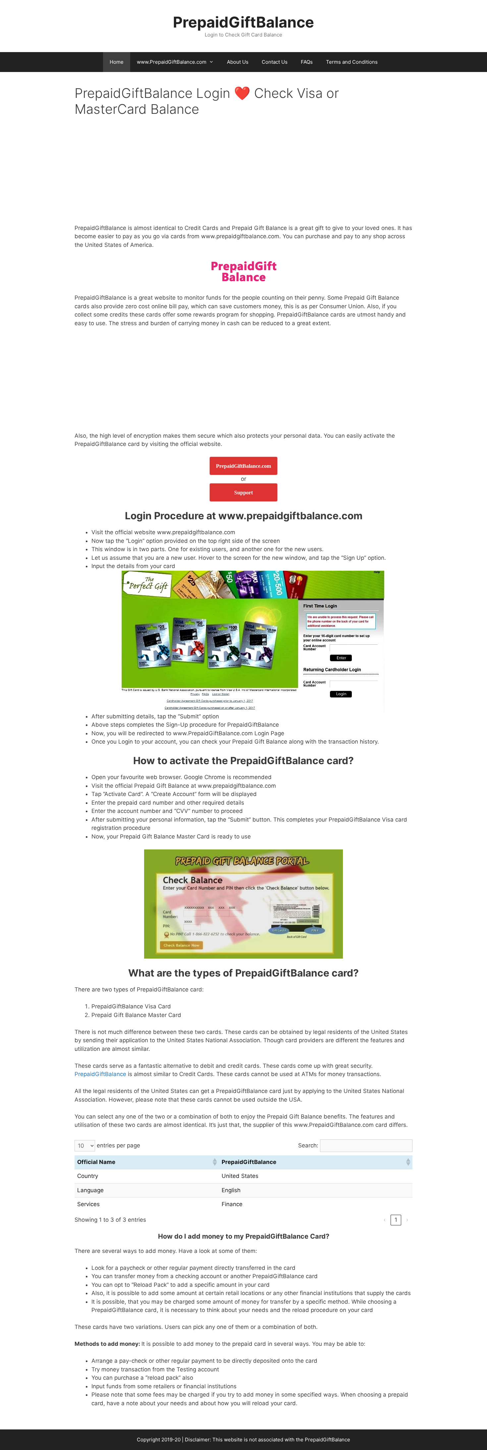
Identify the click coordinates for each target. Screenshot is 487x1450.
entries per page (118, 1145)
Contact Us (275, 62)
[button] (214, 1162)
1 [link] (396, 1219)
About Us (237, 62)
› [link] (407, 1219)
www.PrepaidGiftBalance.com (171, 62)
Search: (308, 1145)
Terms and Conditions (352, 62)
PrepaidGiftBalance (243, 22)
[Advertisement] (243, 174)
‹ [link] (385, 1219)
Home (117, 62)
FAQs (307, 62)
